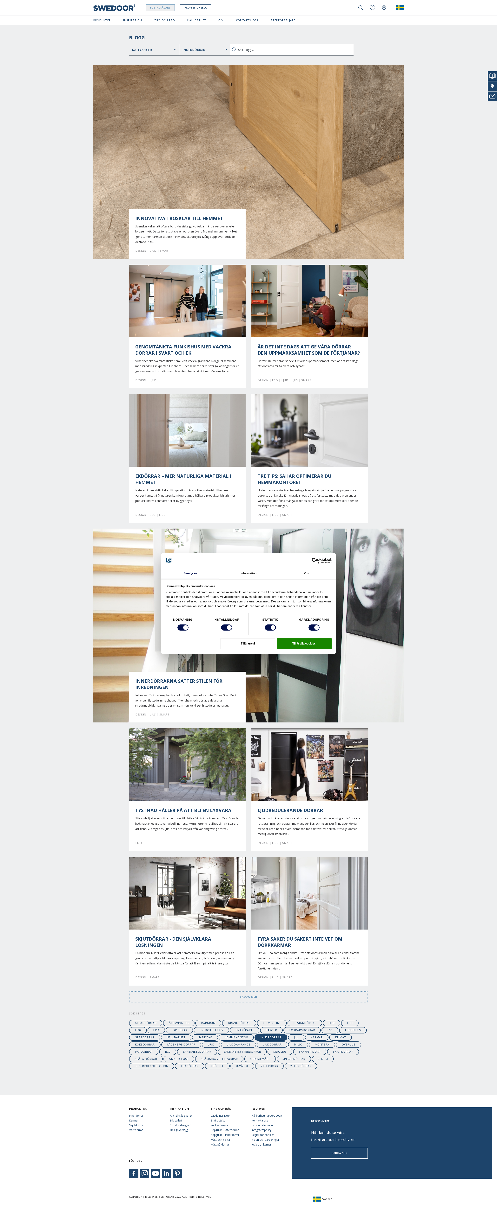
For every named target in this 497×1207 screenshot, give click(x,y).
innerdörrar (271, 1037)
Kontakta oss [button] (247, 20)
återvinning (179, 1023)
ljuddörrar (272, 1044)
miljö (298, 1044)
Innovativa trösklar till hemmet (179, 218)
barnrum (208, 1023)
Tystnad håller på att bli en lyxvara (183, 810)
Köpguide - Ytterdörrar (225, 1130)
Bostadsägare (160, 7)
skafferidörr (310, 1051)
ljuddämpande (238, 1044)
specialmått (260, 1059)
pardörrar (144, 1051)
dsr (332, 1023)
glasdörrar (144, 1037)
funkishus (353, 1030)
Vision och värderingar (265, 1139)
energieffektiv (211, 1030)
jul (296, 1037)
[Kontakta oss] (492, 96)
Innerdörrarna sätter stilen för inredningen (178, 684)
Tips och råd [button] (164, 20)
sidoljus (280, 1051)
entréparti (245, 1030)
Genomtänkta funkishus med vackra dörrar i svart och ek (183, 350)
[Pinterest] (177, 1173)
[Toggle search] (361, 8)
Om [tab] (306, 573)
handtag (205, 1037)
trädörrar (189, 1066)
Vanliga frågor (219, 1125)
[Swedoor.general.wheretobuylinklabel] (384, 8)
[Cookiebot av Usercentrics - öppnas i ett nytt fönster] (315, 560)
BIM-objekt (218, 1120)
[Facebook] (133, 1173)
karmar (317, 1037)
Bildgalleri (176, 1120)
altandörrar (146, 1023)
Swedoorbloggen (180, 1125)
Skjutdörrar (136, 1125)
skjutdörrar (343, 1051)
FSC (330, 1030)
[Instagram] (144, 1173)
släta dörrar (146, 1059)
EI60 (156, 1030)
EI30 (138, 1030)
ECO (350, 1023)
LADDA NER (339, 1153)
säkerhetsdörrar (197, 1051)
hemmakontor (236, 1037)
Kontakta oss (259, 1120)
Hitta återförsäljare (263, 1125)
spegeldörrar (293, 1059)
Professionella (195, 7)
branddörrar (239, 1023)
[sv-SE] (400, 8)
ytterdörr (269, 1066)
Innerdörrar (136, 1115)
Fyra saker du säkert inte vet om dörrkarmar (300, 942)
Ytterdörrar (136, 1130)
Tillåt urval (248, 643)
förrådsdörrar (302, 1030)
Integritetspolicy (261, 1130)
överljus (348, 1044)
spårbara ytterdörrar (219, 1059)
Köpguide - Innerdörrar (225, 1135)
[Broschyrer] (492, 76)
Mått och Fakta (220, 1139)
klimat (340, 1037)
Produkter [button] (102, 20)
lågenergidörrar (181, 1044)
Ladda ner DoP (220, 1115)
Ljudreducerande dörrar (290, 810)
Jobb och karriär (261, 1144)
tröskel (217, 1066)
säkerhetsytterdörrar (242, 1051)
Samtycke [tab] (190, 573)
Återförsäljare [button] (283, 20)
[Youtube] (155, 1173)
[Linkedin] (166, 1173)
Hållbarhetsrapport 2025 (266, 1115)
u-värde (242, 1066)
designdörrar (304, 1023)
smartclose (179, 1059)
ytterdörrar (300, 1066)
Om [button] (220, 20)
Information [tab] (248, 573)
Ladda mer (248, 997)
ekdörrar (179, 1030)
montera (322, 1044)
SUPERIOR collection (151, 1066)
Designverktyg (179, 1130)
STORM (323, 1059)
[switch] (226, 627)
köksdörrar (145, 1044)
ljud (211, 1044)
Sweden (327, 1199)
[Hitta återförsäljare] (492, 86)
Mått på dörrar (220, 1144)
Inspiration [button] (132, 20)
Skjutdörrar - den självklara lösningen (173, 942)
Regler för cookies (262, 1135)
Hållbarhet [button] (196, 20)
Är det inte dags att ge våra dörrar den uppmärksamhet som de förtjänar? (309, 350)
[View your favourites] (372, 8)
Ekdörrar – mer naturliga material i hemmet (183, 479)
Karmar (133, 1120)
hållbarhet (176, 1037)
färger (271, 1030)
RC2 (167, 1051)
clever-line (272, 1023)
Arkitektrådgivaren (181, 1115)
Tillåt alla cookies (304, 643)
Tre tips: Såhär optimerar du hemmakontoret (294, 479)
